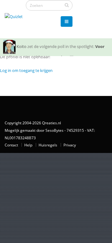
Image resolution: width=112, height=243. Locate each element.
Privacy (69, 144)
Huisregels (48, 144)
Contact (11, 144)
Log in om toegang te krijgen (26, 70)
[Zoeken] (66, 5)
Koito (21, 46)
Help (28, 144)
